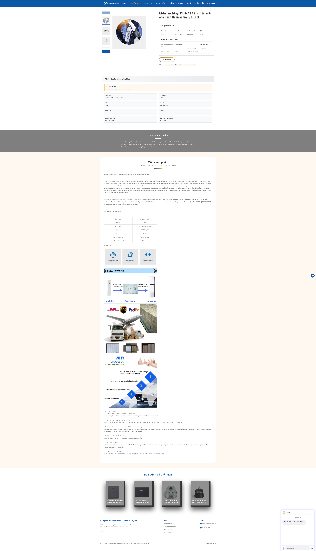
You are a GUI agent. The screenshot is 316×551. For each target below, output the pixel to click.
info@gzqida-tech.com (209, 523)
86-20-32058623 (207, 528)
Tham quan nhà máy (161, 3)
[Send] (312, 548)
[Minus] (312, 512)
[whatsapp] (314, 281)
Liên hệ (189, 3)
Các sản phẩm (135, 3)
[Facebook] (314, 273)
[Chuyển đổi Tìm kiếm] (203, 3)
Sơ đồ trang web (169, 532)
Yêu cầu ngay (167, 59)
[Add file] (283, 548)
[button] (106, 51)
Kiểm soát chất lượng (177, 3)
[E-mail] (314, 277)
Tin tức (196, 3)
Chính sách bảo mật (210, 543)
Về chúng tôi (148, 3)
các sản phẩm (168, 529)
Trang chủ (124, 3)
